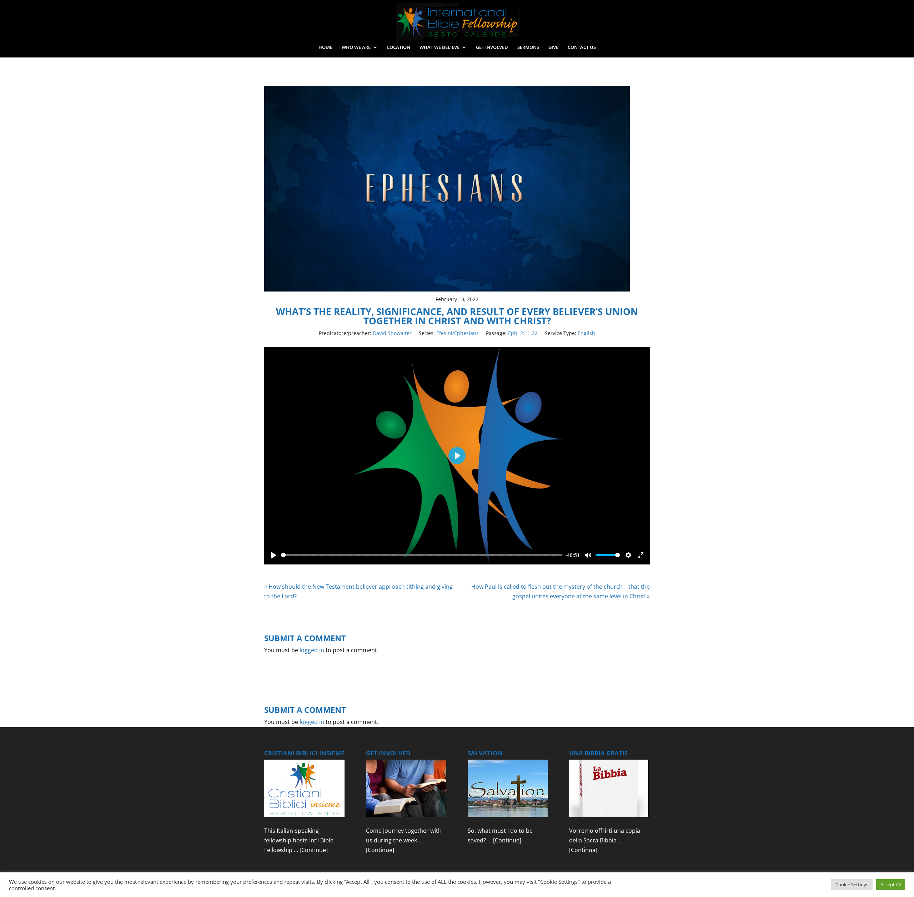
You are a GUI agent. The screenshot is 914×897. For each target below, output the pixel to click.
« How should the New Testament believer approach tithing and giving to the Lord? (358, 591)
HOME (325, 47)
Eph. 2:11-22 (523, 333)
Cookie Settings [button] (851, 884)
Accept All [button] (890, 884)
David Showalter (392, 333)
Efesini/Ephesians (457, 333)
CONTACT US (582, 47)
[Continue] (314, 850)
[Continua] (583, 850)
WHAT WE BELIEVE (439, 47)
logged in (312, 650)
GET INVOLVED (492, 47)
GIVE (553, 47)
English (586, 333)
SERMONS (528, 47)
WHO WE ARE (356, 47)
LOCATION (398, 47)
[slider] (421, 555)
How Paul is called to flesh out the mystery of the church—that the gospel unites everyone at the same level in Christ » (560, 591)
